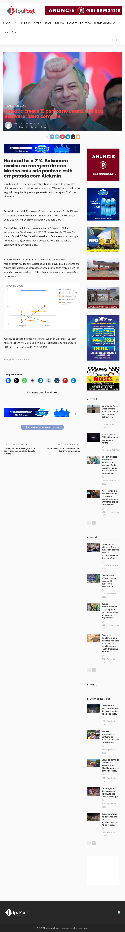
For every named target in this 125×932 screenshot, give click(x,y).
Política (85, 23)
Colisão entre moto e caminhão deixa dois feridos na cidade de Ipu (110, 709)
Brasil (48, 23)
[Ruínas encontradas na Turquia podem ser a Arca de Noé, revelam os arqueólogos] (93, 607)
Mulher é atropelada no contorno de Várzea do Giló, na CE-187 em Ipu (110, 737)
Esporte (72, 23)
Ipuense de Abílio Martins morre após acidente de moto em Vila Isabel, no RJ (110, 411)
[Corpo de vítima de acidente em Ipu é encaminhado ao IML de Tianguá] (93, 817)
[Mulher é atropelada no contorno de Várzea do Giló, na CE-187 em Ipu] (93, 734)
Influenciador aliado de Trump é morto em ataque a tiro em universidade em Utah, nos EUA (110, 551)
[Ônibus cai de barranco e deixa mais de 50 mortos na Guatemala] (93, 578)
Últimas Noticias (104, 23)
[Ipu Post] (17, 912)
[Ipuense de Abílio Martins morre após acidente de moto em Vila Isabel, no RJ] (93, 409)
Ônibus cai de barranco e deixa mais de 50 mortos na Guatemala (109, 581)
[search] (117, 40)
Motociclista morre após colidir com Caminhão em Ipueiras (63, 450)
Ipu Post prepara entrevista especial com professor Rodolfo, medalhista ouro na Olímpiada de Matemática (110, 465)
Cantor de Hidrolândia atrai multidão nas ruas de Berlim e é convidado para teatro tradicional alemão (110, 643)
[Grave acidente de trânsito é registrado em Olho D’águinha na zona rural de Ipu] (93, 763)
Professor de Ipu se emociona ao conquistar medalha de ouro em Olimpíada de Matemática (110, 497)
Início (7, 23)
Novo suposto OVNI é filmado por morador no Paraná (110, 438)
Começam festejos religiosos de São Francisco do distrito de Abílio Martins (19, 451)
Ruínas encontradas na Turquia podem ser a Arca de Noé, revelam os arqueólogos (110, 611)
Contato (11, 31)
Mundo (59, 23)
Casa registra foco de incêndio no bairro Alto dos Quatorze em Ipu (110, 792)
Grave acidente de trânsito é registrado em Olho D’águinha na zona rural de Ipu (110, 765)
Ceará (37, 23)
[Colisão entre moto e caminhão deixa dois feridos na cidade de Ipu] (93, 708)
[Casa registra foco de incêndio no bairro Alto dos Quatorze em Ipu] (93, 791)
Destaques (21, 106)
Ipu (15, 23)
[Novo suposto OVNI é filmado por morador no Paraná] (93, 437)
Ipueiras (25, 23)
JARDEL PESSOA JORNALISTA (26, 123)
